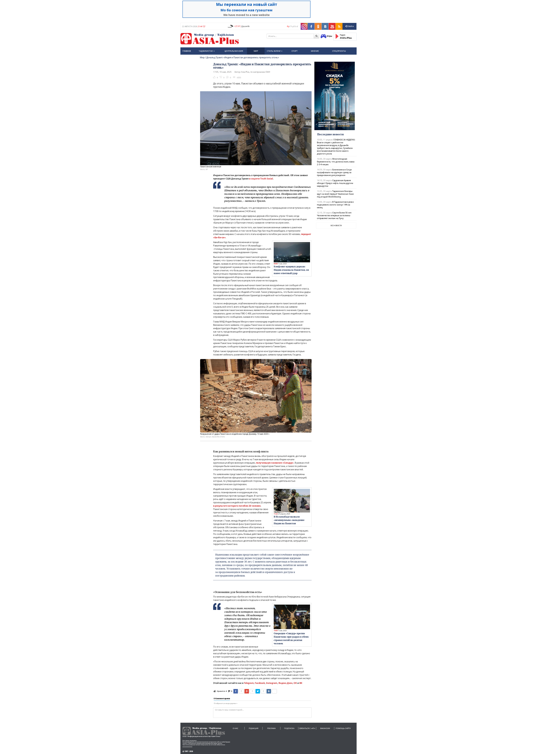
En (295, 26)
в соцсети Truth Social (261, 178)
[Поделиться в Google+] (246, 691)
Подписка (289, 728)
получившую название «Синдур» (275, 462)
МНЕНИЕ (315, 51)
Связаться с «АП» (307, 728)
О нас (235, 728)
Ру (288, 26)
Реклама (271, 728)
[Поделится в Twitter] (257, 691)
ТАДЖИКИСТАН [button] (206, 51)
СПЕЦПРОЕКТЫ (339, 51)
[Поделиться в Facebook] (235, 691)
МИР (256, 51)
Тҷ (292, 26)
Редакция (253, 728)
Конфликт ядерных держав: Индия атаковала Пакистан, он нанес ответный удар (291, 270)
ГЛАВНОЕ (186, 51)
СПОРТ (294, 51)
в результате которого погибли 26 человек (237, 505)
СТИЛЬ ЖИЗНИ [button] (274, 51)
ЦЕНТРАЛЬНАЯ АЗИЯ (233, 51)
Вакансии (325, 728)
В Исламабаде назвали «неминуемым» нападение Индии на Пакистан (289, 520)
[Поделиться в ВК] (269, 691)
